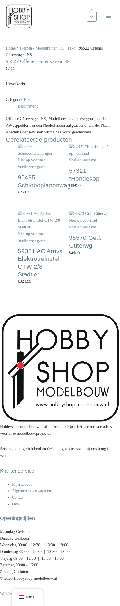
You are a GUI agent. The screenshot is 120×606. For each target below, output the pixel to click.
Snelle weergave (31, 167)
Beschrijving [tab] (28, 106)
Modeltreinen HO (50, 48)
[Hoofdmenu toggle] (108, 16)
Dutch (30, 597)
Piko (71, 48)
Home (11, 48)
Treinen (25, 48)
